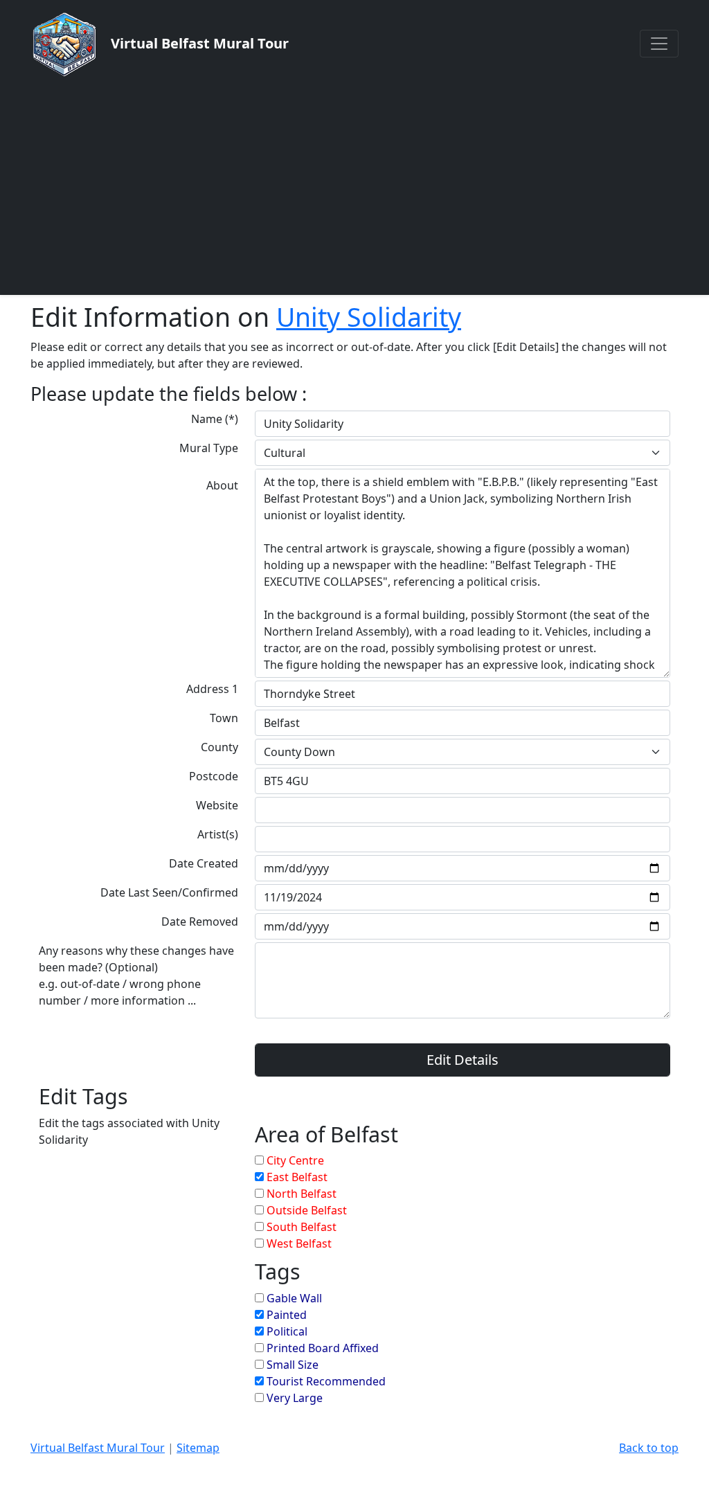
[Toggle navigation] (659, 43)
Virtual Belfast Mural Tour (97, 1447)
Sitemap (198, 1447)
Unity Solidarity (368, 316)
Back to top (649, 1447)
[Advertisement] (354, 185)
